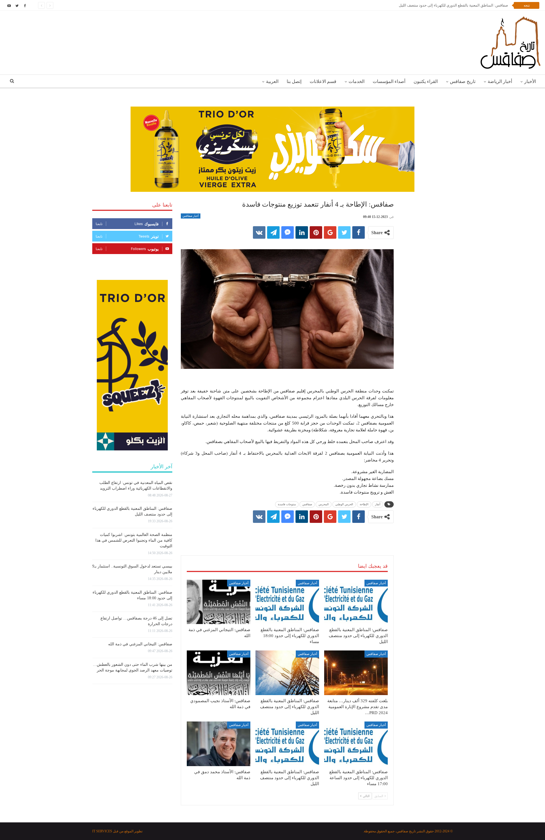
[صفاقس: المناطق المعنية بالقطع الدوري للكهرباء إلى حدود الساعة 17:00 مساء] (356, 744)
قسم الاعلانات (323, 81)
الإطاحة (364, 504)
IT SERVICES (102, 831)
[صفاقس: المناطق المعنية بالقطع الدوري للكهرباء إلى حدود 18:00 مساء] (287, 602)
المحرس (323, 504)
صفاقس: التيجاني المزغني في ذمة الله (140, 644)
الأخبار (530, 81)
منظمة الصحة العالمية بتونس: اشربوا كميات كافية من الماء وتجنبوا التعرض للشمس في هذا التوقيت (133, 540)
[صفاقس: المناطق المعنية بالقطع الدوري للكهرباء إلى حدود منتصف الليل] (356, 602)
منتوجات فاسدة (287, 504)
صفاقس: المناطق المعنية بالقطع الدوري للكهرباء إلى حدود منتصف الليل (453, 5)
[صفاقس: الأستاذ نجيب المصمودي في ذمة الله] (218, 672)
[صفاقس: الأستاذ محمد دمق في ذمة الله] (218, 744)
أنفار (377, 504)
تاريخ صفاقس (462, 81)
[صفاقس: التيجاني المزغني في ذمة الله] (218, 602)
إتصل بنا (294, 81)
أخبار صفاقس (191, 215)
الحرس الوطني (344, 504)
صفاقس (307, 504)
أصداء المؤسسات (389, 81)
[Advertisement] (287, 533)
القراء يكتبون (426, 81)
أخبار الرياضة (500, 81)
